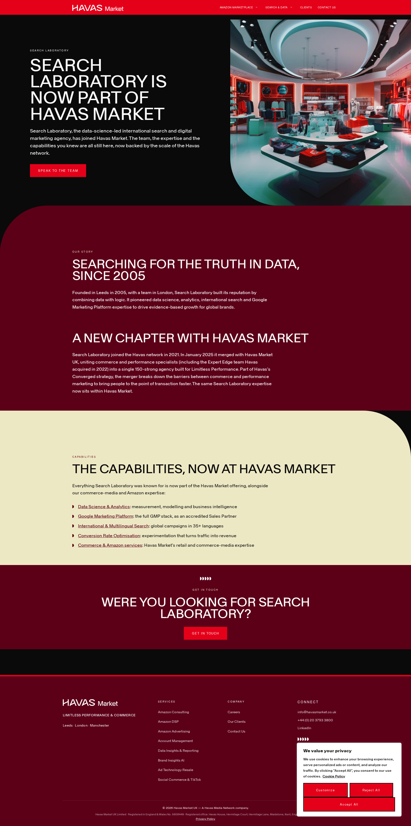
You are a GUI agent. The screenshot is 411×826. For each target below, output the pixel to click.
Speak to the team (58, 170)
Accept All (349, 804)
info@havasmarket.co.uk (317, 712)
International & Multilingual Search (113, 525)
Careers (234, 712)
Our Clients (236, 721)
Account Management (175, 741)
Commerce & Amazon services (110, 545)
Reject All (371, 790)
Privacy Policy (205, 818)
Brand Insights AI (171, 760)
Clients (306, 7)
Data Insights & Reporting (178, 750)
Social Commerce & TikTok (179, 779)
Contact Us (327, 7)
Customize (325, 790)
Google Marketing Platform (105, 516)
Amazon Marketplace (236, 7)
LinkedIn (304, 728)
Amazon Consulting (173, 712)
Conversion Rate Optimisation (109, 535)
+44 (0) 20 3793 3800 (315, 720)
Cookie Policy (334, 776)
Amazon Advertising (174, 731)
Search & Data (276, 7)
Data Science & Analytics (104, 506)
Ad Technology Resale (175, 770)
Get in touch (205, 633)
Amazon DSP (168, 721)
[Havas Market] (97, 7)
